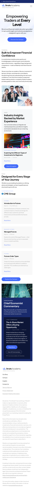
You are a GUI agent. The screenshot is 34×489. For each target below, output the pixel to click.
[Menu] (31, 6)
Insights (5, 381)
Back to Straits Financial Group (9, 1)
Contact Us (6, 384)
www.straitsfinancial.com (15, 485)
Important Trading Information (11, 393)
